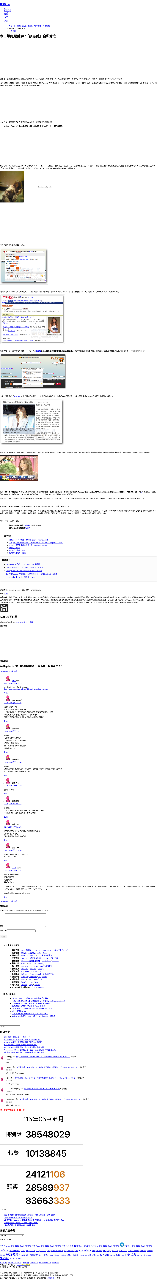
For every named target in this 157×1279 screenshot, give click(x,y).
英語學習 (148, 1255)
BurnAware (25, 982)
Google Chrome (41, 1251)
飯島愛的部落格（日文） (18, 553)
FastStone (32, 963)
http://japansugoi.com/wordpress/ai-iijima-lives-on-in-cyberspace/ (26, 689)
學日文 (41, 1255)
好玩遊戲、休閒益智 (28, 1255)
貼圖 (16, 1259)
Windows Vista (123, 1251)
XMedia (30, 979)
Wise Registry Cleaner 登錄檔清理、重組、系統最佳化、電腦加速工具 (30, 1050)
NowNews (17, 396)
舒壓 (144, 1255)
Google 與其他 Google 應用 (71, 1251)
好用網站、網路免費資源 (23, 26)
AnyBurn (34, 982)
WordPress (55, 1263)
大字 (6, 17)
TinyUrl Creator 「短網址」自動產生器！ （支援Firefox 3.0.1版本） (32, 574)
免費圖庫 (143, 1251)
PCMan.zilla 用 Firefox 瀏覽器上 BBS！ (21, 577)
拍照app (69, 1255)
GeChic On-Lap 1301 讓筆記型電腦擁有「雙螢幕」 (30, 998)
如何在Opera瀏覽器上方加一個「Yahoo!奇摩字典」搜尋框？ (34, 1016)
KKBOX (33, 969)
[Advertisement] (64, 55)
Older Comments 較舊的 (8, 671)
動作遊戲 (150, 1251)
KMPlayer (7, 11)
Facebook (32, 1251)
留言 (2, 926)
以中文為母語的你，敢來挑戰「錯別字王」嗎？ (30, 1014)
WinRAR (24, 955)
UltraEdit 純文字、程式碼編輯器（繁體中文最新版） (23, 1042)
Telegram (36, 950)
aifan (14, 681)
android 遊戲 (15, 1251)
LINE (93, 1251)
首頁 (6, 21)
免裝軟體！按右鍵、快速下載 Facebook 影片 (28, 1006)
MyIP (6, 15)
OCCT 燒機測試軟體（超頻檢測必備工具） (20, 1045)
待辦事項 (56, 1255)
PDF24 (45, 958)
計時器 (12, 1258)
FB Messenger (47, 950)
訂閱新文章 (34, 1263)
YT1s (34, 987)
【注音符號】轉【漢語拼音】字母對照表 (19, 1225)
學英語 (51, 1255)
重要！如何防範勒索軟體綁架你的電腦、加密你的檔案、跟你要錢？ (30, 1215)
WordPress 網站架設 (133, 1251)
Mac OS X (99, 1251)
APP (23, 1251)
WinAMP (24, 969)
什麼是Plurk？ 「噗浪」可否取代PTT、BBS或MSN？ (28, 540)
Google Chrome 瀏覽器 (55, 1251)
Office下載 (54, 958)
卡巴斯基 (32, 953)
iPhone (87, 1250)
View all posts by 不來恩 (24, 622)
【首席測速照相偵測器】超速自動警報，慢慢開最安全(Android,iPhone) (38, 1001)
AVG (39, 953)
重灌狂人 (5, 4)
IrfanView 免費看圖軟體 (30, 961)
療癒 (123, 1255)
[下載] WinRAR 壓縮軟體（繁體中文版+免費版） (22, 1040)
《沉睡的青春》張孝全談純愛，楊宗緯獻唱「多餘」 (31, 1003)
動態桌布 (2, 1255)
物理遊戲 (112, 1255)
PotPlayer (7, 9)
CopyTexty (42, 977)
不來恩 (13, 31)
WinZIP (32, 955)
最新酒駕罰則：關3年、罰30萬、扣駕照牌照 (21, 1223)
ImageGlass (46, 961)
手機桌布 (63, 1255)
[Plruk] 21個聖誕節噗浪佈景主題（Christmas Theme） (28, 545)
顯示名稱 (3, 930)
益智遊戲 (130, 1254)
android (4, 1250)
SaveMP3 (41, 987)
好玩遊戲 (12, 1254)
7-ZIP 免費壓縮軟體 (45, 955)
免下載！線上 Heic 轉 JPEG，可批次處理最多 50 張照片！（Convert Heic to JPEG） (47, 1067)
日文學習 (81, 1255)
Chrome (24, 985)
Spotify (40, 969)
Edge (31, 985)
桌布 (86, 1255)
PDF (104, 1251)
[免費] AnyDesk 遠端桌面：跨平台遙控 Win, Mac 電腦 (24, 1052)
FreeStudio (25, 971)
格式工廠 (39, 979)
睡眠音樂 (139, 1255)
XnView (55, 961)
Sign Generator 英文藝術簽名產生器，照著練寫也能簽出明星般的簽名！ (43, 1057)
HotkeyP (24, 977)
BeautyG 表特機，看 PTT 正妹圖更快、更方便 (24, 571)
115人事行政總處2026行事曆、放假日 (18, 1218)
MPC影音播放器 (46, 966)
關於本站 (3, 1263)
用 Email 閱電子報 (45, 1263)
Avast (45, 953)
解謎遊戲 (4, 1258)
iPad (81, 1250)
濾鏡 (97, 1255)
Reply (6, 692)
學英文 (46, 1255)
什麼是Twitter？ (14, 548)
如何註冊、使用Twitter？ (18, 550)
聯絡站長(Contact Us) (14, 1263)
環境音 (118, 1255)
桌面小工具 (91, 1255)
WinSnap (41, 963)
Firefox (37, 985)
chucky (14, 868)
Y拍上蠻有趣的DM (19, 1011)
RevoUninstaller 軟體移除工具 (42, 974)
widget (109, 1251)
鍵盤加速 (33, 977)
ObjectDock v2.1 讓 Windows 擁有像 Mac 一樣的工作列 (32, 1008)
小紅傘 (23, 953)
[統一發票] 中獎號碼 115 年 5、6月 (17, 1037)
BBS (6, 594)
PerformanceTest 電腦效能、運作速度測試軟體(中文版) (24, 1047)
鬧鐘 (19, 1259)
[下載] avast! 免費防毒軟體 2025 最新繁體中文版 (42, 1089)
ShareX (24, 963)
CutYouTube (36, 971)
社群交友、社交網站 (42, 26)
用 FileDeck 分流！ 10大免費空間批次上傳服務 (24, 568)
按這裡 (27, 525)
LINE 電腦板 (26, 950)
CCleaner (24, 974)
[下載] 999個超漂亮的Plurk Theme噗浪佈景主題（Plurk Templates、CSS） (36, 543)
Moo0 (23, 979)
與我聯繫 (50, 1278)
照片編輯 (104, 1255)
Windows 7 (115, 1251)
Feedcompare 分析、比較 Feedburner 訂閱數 (23, 564)
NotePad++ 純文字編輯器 (31, 958)
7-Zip (6, 13)
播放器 (75, 1255)
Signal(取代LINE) (61, 950)
